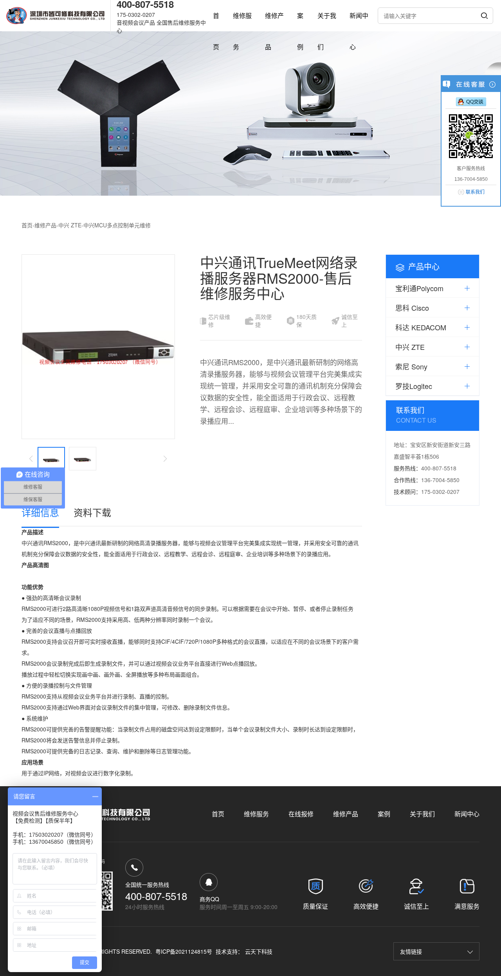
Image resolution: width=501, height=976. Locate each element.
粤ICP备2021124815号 (183, 951)
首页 (27, 225)
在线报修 (301, 813)
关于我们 (422, 813)
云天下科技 (258, 951)
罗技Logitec (413, 386)
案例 (384, 813)
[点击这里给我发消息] (471, 101)
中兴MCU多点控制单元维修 (117, 225)
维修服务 (256, 813)
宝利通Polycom (419, 288)
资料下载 (92, 512)
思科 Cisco (412, 308)
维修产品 (45, 225)
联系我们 (475, 192)
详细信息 (40, 512)
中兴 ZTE (69, 225)
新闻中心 (466, 813)
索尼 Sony (411, 366)
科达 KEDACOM (420, 327)
